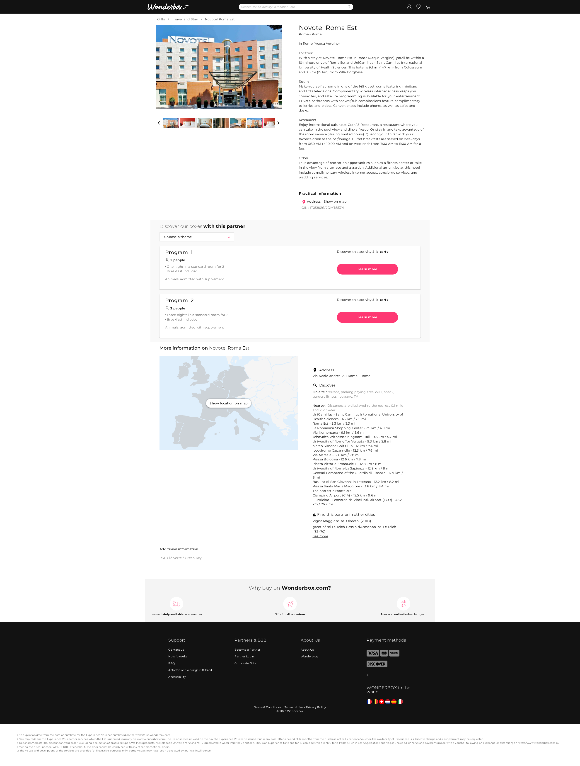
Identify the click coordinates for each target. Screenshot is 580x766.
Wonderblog (309, 656)
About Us (307, 649)
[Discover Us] (377, 666)
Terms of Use (294, 707)
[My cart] (427, 7)
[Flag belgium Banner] (375, 702)
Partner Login (244, 656)
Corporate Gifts (245, 663)
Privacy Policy (316, 707)
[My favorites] (418, 7)
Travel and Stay (185, 19)
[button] (162, 63)
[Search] (349, 6)
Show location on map (229, 403)
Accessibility (177, 676)
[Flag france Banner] (369, 702)
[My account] (409, 7)
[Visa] (373, 655)
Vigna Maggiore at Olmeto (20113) (342, 521)
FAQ (171, 663)
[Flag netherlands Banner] (387, 702)
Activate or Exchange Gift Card (190, 670)
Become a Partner (247, 649)
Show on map (335, 201)
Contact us (176, 649)
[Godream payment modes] (389, 675)
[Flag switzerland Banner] (381, 702)
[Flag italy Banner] (400, 702)
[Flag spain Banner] (393, 702)
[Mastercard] (384, 655)
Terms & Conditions (268, 707)
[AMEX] (394, 655)
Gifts (161, 19)
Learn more (367, 269)
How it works (177, 656)
